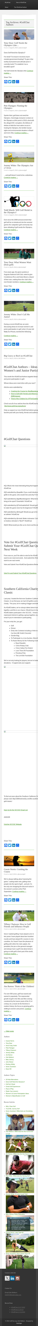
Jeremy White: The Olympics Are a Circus (18, 166)
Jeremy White (10, 1052)
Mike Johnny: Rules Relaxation (15, 1214)
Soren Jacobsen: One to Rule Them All (18, 1253)
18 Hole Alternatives (12, 1079)
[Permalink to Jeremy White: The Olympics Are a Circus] (19, 162)
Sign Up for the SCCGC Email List (16, 810)
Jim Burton (9, 1055)
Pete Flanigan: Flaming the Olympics (15, 106)
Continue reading (21, 133)
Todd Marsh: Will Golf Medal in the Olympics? (18, 211)
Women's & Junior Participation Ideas (17, 1093)
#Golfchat (7, 2)
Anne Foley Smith (11, 1045)
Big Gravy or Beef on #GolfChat (18, 356)
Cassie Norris (10, 1041)
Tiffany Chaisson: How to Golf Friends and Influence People (17, 925)
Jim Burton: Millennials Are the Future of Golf (19, 1154)
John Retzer (9, 1062)
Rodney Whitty (10, 1064)
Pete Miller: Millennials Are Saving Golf (18, 1176)
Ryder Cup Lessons (12, 1091)
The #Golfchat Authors (20, 7)
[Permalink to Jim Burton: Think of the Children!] (19, 983)
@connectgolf (23, 48)
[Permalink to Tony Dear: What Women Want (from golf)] (19, 259)
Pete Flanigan (10, 1048)
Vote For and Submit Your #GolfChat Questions (20, 573)
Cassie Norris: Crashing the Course (16, 870)
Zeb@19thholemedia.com (13, 1295)
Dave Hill (8, 1069)
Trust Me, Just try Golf (12, 1108)
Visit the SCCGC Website (13, 824)
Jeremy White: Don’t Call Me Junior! (17, 315)
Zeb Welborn (22, 358)
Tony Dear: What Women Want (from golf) (17, 263)
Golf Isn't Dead (10, 1084)
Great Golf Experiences (13, 1086)
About (6, 7)
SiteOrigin (19, 1323)
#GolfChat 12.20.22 (17, 1310)
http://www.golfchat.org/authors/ (15, 406)
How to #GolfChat (21, 2)
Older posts (9, 1031)
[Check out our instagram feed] (17, 1278)
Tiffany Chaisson (11, 1050)
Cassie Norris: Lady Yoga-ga (14, 1232)
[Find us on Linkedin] (12, 1278)
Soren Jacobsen (11, 1066)
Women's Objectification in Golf (15, 1096)
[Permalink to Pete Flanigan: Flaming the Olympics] (19, 102)
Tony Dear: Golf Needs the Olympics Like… (15, 44)
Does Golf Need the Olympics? (15, 1082)
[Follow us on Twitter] (7, 1278)
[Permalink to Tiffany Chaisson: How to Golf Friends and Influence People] (19, 920)
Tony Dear (9, 1043)
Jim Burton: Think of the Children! (19, 986)
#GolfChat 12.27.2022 (18, 1307)
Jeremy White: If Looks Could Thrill (16, 1194)
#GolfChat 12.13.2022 (18, 1312)
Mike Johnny (10, 1059)
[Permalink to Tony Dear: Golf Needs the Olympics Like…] (19, 39)
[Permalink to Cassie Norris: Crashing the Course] (19, 866)
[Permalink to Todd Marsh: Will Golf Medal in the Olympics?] (19, 206)
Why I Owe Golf (10, 1106)
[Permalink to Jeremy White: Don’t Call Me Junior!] (19, 311)
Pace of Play (10, 1089)
